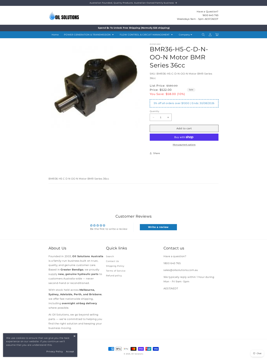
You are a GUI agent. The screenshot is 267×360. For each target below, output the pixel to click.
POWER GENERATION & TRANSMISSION (87, 34)
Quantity (154, 111)
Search (110, 256)
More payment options (184, 144)
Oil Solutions (137, 354)
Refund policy (114, 275)
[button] (203, 34)
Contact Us (112, 261)
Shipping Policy (115, 266)
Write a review (158, 227)
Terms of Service (115, 270)
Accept (70, 351)
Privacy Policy (54, 351)
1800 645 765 (210, 15)
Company (184, 34)
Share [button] (156, 153)
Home (55, 34)
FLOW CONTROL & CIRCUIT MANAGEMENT (145, 34)
